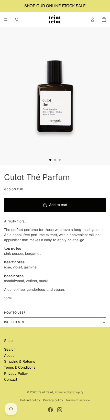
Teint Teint (45, 392)
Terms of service (78, 400)
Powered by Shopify (68, 392)
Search (10, 349)
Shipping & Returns (19, 361)
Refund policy (30, 400)
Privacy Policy (16, 373)
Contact (10, 379)
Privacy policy (53, 400)
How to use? (14, 313)
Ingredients (14, 322)
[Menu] (6, 19)
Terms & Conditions (19, 367)
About (9, 355)
